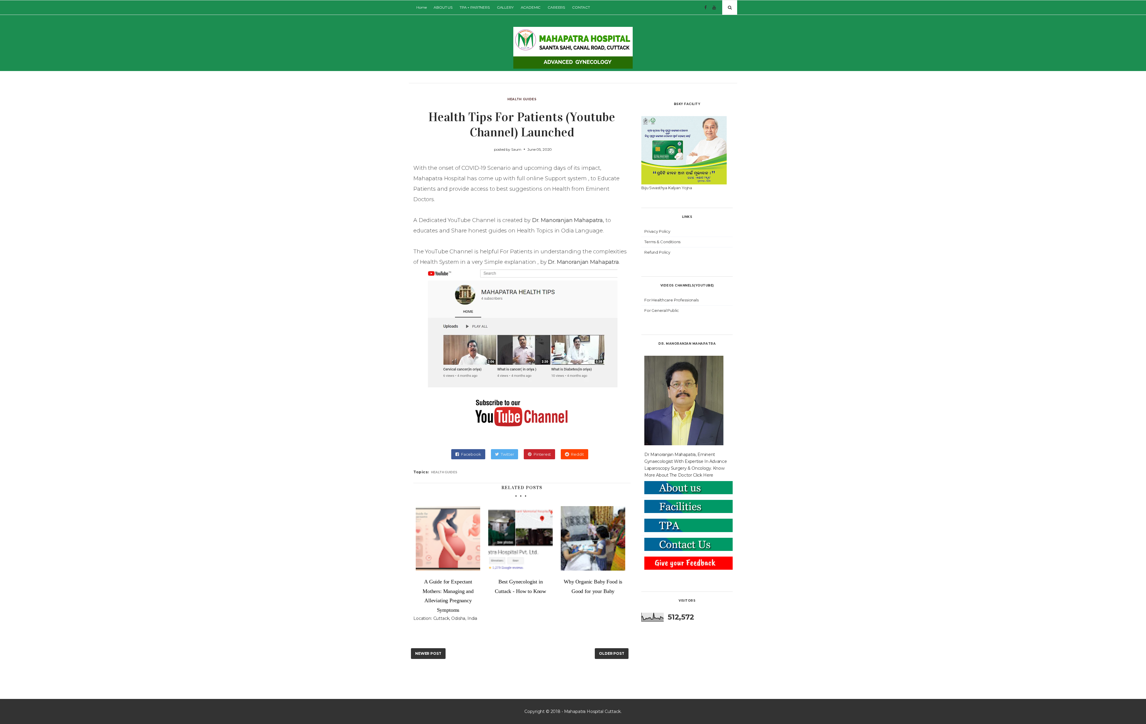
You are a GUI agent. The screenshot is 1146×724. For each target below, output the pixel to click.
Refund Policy (657, 252)
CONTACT (581, 7)
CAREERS (556, 7)
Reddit (577, 454)
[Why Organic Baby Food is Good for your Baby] (593, 538)
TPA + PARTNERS (475, 7)
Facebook (471, 454)
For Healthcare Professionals (671, 300)
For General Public (661, 310)
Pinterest (542, 454)
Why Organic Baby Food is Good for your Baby (593, 586)
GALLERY (505, 7)
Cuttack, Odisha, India (455, 618)
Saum (516, 149)
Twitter (507, 454)
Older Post (611, 653)
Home (421, 7)
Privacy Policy (657, 231)
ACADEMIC (531, 7)
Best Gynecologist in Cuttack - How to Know (520, 586)
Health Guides (521, 99)
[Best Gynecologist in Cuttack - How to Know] (520, 538)
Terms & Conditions (662, 241)
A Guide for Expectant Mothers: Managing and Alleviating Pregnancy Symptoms (448, 596)
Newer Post (428, 653)
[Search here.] (729, 7)
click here (703, 475)
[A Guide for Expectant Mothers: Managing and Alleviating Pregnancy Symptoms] (448, 538)
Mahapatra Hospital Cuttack (592, 711)
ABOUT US (443, 7)
